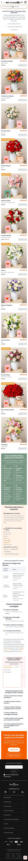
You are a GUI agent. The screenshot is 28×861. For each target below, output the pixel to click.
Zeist (5, 480)
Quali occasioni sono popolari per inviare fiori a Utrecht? (13, 719)
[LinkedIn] (22, 792)
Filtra (25, 858)
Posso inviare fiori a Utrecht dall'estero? (13, 696)
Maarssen (7, 542)
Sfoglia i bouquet (14, 755)
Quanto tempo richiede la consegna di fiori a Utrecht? (12, 707)
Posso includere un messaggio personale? (11, 713)
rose (14, 611)
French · (13, 854)
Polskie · (14, 856)
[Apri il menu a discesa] (23, 797)
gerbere (7, 613)
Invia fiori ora (14, 749)
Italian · (8, 856)
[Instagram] (14, 792)
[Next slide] (23, 676)
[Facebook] (5, 792)
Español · (8, 854)
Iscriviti (14, 771)
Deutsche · (19, 854)
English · (19, 856)
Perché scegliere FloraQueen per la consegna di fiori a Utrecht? (13, 725)
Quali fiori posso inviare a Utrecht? (12, 702)
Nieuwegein (19, 475)
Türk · (12, 858)
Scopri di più (22, 65)
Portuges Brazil (18, 858)
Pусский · (8, 858)
